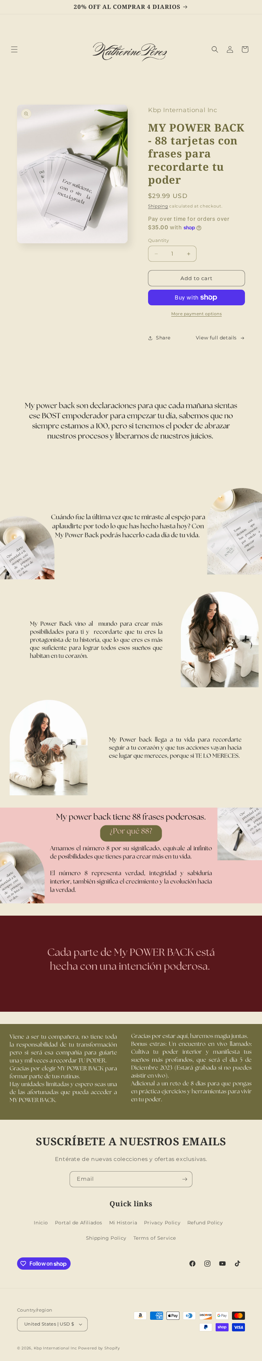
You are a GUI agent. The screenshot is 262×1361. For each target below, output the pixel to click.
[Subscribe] (184, 1179)
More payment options (196, 313)
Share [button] (163, 338)
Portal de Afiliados (78, 1223)
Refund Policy (205, 1223)
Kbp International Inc (55, 1348)
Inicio (41, 1223)
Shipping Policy (106, 1238)
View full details (216, 338)
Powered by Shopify (99, 1348)
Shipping (158, 206)
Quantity (158, 240)
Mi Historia (123, 1223)
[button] (14, 49)
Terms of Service (154, 1238)
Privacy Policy (162, 1223)
